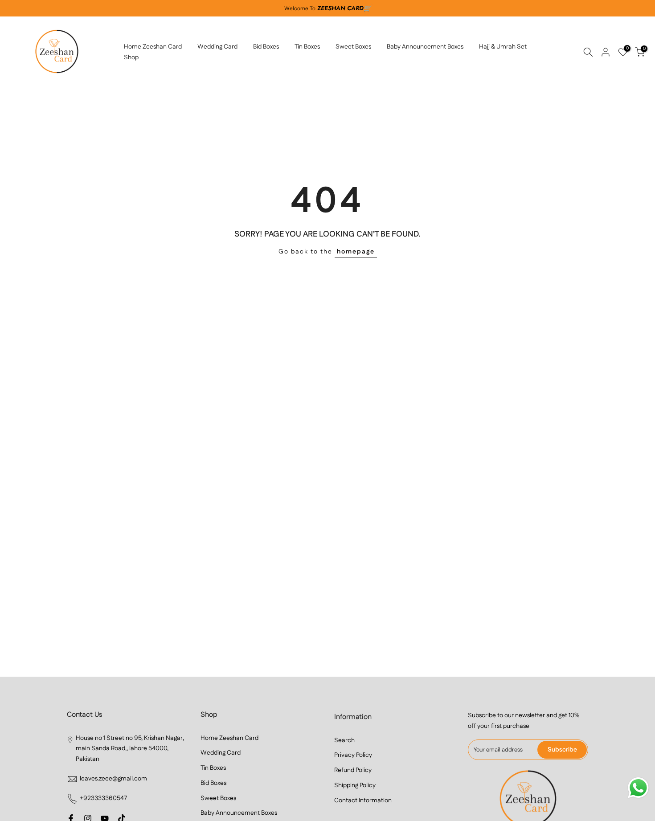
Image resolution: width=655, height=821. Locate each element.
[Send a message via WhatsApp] (638, 788)
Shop (131, 57)
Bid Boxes (266, 46)
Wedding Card (217, 46)
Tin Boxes (307, 46)
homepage (356, 251)
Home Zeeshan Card (153, 46)
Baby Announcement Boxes (425, 46)
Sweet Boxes (353, 46)
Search (344, 740)
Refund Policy (353, 770)
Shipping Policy (355, 785)
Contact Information (363, 800)
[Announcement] (327, 8)
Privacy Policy (353, 755)
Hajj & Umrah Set (503, 46)
